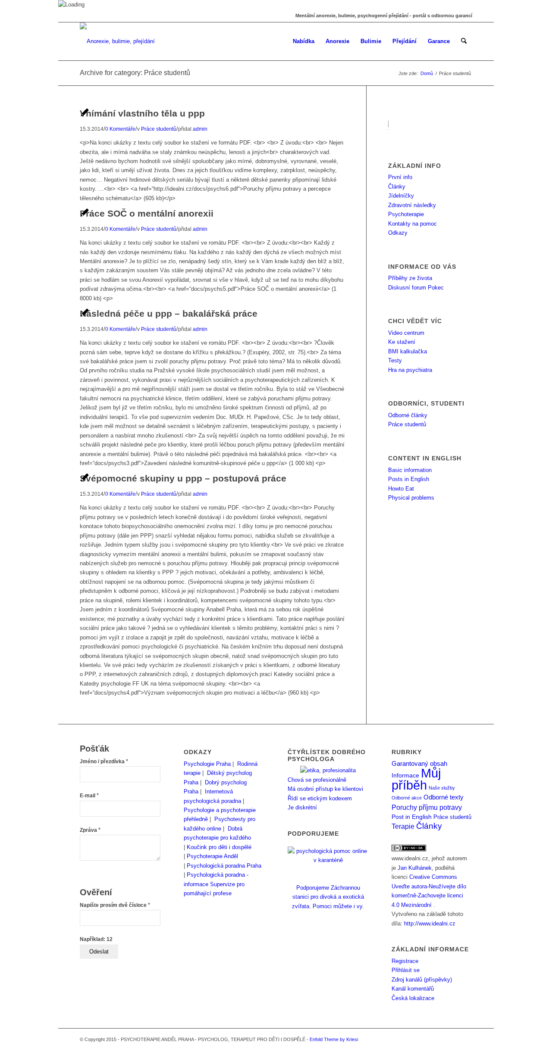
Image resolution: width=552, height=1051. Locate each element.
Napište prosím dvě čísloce (115, 905)
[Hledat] (463, 41)
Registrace (405, 961)
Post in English (412, 817)
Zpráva (90, 830)
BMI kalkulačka (407, 351)
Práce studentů (407, 424)
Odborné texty (443, 797)
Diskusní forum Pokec (416, 287)
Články (396, 186)
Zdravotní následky (412, 205)
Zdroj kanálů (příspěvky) (422, 979)
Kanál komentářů (413, 988)
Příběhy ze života (410, 278)
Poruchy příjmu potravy (427, 807)
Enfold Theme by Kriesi (334, 1039)
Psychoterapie (406, 214)
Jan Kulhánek (415, 868)
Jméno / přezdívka (104, 761)
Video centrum (406, 333)
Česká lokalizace (413, 998)
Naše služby (442, 787)
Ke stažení (401, 342)
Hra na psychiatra (410, 370)
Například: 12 (96, 939)
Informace (405, 775)
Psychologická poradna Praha (224, 865)
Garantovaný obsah (419, 763)
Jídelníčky (401, 195)
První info (400, 177)
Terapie (403, 826)
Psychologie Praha (207, 764)
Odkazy (398, 233)
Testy (395, 360)
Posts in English (408, 479)
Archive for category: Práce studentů (135, 72)
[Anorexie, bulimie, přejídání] (117, 41)
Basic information (410, 470)
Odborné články (407, 415)
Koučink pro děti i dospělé (219, 847)
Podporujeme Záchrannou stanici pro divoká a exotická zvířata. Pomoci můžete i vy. (328, 896)
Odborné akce (407, 797)
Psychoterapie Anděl (212, 856)
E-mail (89, 796)
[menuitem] (303, 41)
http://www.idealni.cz (429, 923)
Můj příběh (416, 779)
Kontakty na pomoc (412, 223)
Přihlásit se (406, 970)
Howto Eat (401, 488)
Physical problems (411, 497)
